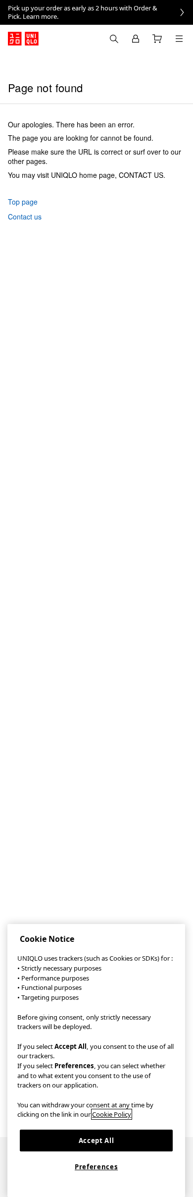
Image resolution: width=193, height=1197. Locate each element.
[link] (96, 12)
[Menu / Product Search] (179, 39)
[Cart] (157, 39)
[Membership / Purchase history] (135, 39)
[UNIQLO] (23, 39)
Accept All (96, 1140)
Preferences (96, 1166)
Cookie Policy (111, 1114)
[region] (96, 1060)
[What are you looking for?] (114, 39)
